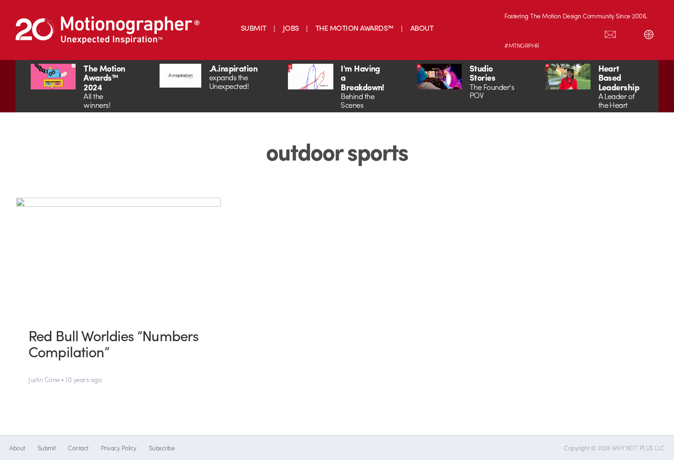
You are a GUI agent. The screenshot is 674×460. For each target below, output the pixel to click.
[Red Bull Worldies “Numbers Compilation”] (118, 255)
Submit (47, 448)
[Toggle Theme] (649, 32)
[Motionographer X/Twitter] (591, 32)
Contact (78, 448)
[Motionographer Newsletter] (610, 32)
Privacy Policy (119, 448)
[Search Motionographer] (629, 32)
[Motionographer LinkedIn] (533, 32)
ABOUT (421, 27)
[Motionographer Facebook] (572, 32)
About (17, 448)
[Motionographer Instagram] (514, 32)
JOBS (291, 27)
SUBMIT (253, 27)
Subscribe (161, 448)
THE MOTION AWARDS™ (354, 27)
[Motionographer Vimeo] (552, 32)
